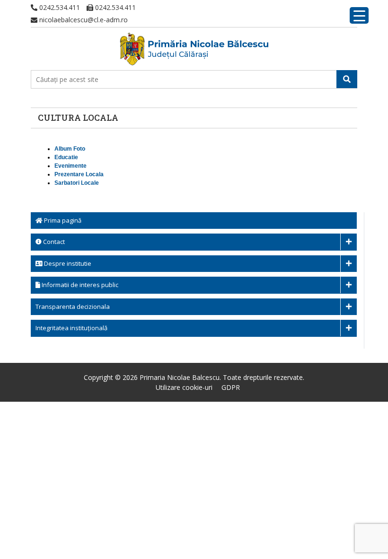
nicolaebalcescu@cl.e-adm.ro (82, 19)
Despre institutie (67, 263)
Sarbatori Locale (76, 183)
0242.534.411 (58, 7)
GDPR (230, 387)
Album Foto (69, 148)
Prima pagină (62, 220)
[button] (346, 79)
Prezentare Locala (79, 174)
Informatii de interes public (79, 284)
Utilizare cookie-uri (184, 387)
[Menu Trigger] (359, 15)
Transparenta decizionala (72, 306)
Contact (53, 241)
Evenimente (70, 165)
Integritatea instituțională (71, 328)
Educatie (66, 157)
